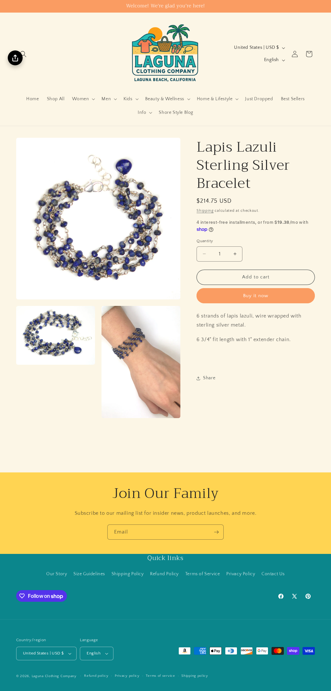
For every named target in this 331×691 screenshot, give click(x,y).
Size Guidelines (89, 574)
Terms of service (160, 676)
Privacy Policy (240, 574)
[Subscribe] (216, 532)
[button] (23, 54)
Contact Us (273, 574)
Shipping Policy (128, 574)
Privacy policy (127, 676)
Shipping (205, 211)
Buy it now (255, 295)
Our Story (56, 574)
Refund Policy (164, 574)
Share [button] (209, 378)
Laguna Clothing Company (54, 676)
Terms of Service (202, 574)
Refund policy (96, 676)
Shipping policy (194, 676)
